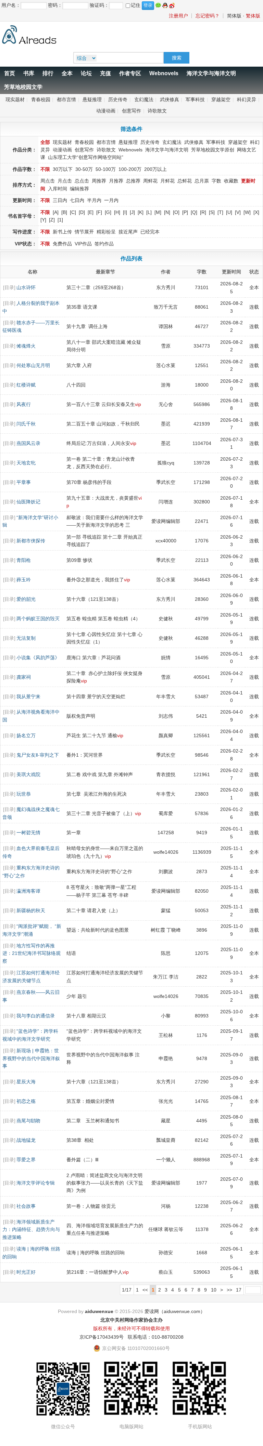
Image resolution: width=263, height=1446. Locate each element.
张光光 (166, 1101)
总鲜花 (184, 181)
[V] (238, 212)
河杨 (166, 1206)
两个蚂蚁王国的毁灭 (38, 618)
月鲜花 (167, 181)
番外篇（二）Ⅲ (82, 1159)
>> (229, 1290)
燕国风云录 (28, 443)
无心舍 (166, 404)
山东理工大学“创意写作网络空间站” (85, 157)
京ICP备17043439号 (101, 1337)
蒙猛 (166, 910)
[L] (149, 212)
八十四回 (76, 385)
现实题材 (15, 99)
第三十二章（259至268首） (96, 287)
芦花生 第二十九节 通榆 (91, 735)
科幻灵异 (246, 99)
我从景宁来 (28, 696)
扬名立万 (26, 735)
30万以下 (63, 169)
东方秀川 (165, 287)
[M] (157, 212)
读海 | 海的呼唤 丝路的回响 (95, 1252)
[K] (140, 212)
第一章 (73, 832)
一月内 (111, 200)
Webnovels (163, 73)
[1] (60, 219)
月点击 (65, 181)
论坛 (86, 73)
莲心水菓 (165, 365)
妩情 (166, 657)
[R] (203, 212)
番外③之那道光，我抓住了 (95, 579)
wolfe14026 (165, 852)
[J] (132, 212)
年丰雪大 (165, 696)
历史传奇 (117, 99)
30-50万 (84, 169)
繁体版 (253, 15)
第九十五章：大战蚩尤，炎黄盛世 (102, 498)
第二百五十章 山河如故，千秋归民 (103, 424)
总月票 (202, 181)
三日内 (60, 200)
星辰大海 (26, 1081)
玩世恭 (23, 794)
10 (213, 1290)
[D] (82, 212)
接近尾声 (128, 231)
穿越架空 (220, 99)
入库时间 (57, 188)
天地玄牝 (26, 462)
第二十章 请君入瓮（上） (93, 910)
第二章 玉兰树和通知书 (92, 1120)
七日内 (77, 200)
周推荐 (99, 181)
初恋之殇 (26, 1101)
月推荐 (116, 181)
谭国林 (166, 326)
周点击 (47, 181)
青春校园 (40, 99)
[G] (108, 212)
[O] (176, 212)
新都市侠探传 (30, 540)
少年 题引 (76, 996)
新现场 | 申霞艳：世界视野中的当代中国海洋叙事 (31, 1058)
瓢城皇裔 (165, 1140)
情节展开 (84, 231)
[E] (90, 212)
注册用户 (178, 15)
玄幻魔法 (143, 99)
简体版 (234, 15)
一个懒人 (165, 1159)
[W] (247, 212)
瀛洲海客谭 (28, 891)
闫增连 (166, 501)
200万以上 (155, 169)
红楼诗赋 (26, 385)
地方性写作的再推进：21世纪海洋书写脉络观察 (31, 953)
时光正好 (26, 1272)
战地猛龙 (26, 1140)
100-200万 (129, 169)
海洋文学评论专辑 (35, 1183)
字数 (216, 181)
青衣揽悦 (165, 774)
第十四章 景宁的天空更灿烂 (95, 696)
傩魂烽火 (26, 346)
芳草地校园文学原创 (212, 149)
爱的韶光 (26, 599)
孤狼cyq (165, 462)
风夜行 (23, 404)
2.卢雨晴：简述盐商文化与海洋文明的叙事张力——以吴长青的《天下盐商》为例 (104, 1183)
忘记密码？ (208, 15)
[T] (220, 212)
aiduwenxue (99, 1311)
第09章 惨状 (79, 560)
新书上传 (62, 231)
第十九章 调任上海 (87, 326)
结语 (71, 953)
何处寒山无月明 (33, 365)
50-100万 (106, 169)
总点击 (82, 181)
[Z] (52, 219)
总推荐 (133, 181)
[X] (256, 212)
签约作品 (104, 243)
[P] (185, 212)
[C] (73, 212)
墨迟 (166, 424)
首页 (9, 73)
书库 (28, 73)
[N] (167, 212)
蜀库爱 (166, 813)
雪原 (166, 346)
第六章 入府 (79, 365)
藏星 (166, 1120)
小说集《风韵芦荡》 (38, 657)
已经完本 (150, 231)
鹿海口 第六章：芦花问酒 (93, 657)
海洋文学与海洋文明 (211, 73)
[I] (125, 212)
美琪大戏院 (28, 774)
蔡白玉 (166, 1272)
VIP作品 (83, 243)
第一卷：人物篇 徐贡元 (91, 1206)
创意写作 (131, 110)
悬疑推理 (92, 99)
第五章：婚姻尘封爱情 (90, 1101)
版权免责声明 (80, 716)
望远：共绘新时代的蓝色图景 (97, 930)
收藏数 (231, 181)
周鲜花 (150, 181)
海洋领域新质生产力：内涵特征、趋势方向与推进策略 (31, 1229)
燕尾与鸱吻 (28, 1120)
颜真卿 (166, 735)
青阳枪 (23, 560)
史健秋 (166, 638)
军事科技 (195, 99)
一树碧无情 (28, 832)
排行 (47, 73)
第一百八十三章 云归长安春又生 (100, 404)
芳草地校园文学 (23, 87)
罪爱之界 (26, 1159)
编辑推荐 (79, 188)
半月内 (94, 200)
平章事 (23, 482)
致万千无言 (166, 307)
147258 (166, 832)
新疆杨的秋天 (30, 910)
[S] (212, 212)
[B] (64, 212)
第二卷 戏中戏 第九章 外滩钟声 (99, 774)
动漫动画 (105, 110)
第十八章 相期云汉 (86, 1015)
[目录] (9, 287)
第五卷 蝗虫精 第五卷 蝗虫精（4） (103, 618)
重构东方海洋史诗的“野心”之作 (99, 871)
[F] (99, 212)
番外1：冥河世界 (84, 755)
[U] (229, 212)
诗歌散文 (157, 110)
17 (238, 1290)
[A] (56, 212)
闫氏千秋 (26, 424)
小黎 (166, 1015)
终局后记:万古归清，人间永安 (98, 443)
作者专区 (130, 73)
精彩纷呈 (106, 231)
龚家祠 (23, 677)
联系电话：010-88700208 (156, 1337)
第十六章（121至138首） (93, 599)
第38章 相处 (80, 1140)
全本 (67, 73)
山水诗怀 (26, 287)
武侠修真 (169, 99)
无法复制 (26, 638)
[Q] (194, 212)
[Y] (43, 219)
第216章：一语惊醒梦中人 (94, 1272)
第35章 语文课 (81, 307)
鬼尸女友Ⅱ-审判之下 (37, 755)
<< (145, 1290)
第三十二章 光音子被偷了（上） (100, 813)
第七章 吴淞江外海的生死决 (96, 794)
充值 (105, 73)
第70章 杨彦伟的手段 (89, 482)
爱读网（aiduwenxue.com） (175, 1311)
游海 (166, 385)
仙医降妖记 (28, 501)
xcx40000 (165, 540)
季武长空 (165, 482)
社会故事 (26, 1206)
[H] (117, 212)
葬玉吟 (23, 579)
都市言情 (66, 99)
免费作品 (62, 243)
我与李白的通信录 (35, 1015)
